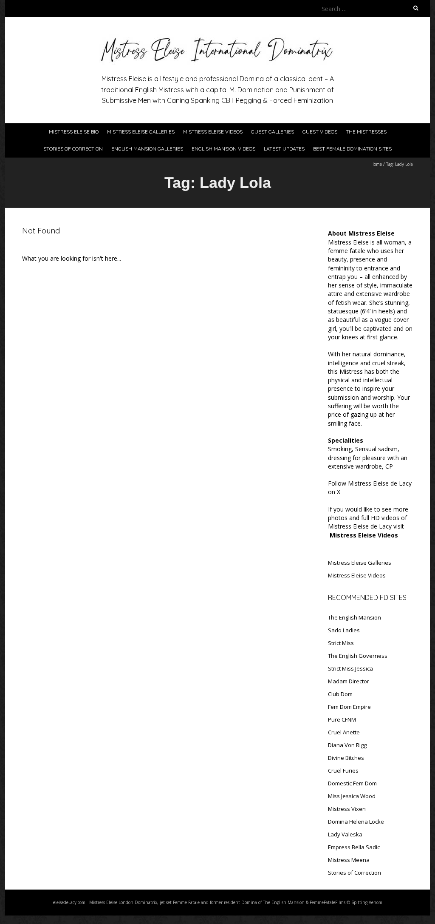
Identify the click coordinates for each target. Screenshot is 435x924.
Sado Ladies (344, 630)
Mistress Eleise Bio (74, 131)
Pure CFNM (342, 719)
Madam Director (348, 681)
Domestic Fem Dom (352, 783)
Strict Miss (341, 643)
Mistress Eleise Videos (213, 131)
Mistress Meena (349, 860)
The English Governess (357, 656)
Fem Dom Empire (349, 707)
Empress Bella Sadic (354, 847)
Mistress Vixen (347, 809)
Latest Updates (284, 148)
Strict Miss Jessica (350, 668)
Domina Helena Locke (356, 821)
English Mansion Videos (223, 148)
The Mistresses (366, 131)
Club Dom (340, 694)
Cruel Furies (343, 770)
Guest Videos (319, 131)
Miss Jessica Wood (352, 796)
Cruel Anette (344, 732)
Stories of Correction (73, 148)
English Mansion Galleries (147, 148)
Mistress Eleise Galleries (141, 131)
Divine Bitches (346, 758)
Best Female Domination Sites (352, 148)
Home (376, 164)
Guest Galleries (272, 131)
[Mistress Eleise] (217, 38)
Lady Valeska (345, 834)
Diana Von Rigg (347, 745)
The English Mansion (354, 617)
